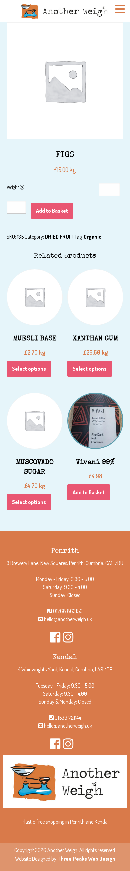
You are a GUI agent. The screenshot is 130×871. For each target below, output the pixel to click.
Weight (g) (15, 187)
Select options (29, 368)
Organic (92, 236)
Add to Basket (52, 210)
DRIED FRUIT (59, 236)
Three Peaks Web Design (86, 858)
